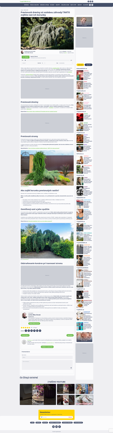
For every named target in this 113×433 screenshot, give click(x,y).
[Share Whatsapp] (29, 330)
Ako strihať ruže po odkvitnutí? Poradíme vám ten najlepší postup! (42, 111)
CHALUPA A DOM (65, 4)
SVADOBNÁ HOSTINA (86, 103)
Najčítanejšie (80, 64)
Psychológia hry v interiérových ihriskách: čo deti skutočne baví (88, 227)
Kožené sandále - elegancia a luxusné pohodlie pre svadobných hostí (88, 97)
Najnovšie (88, 64)
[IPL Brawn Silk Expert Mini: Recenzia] (84, 400)
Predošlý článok (25, 335)
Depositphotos (25, 186)
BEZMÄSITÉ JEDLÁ (88, 300)
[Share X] (31, 330)
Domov (22, 9)
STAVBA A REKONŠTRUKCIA (88, 270)
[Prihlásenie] (90, 5)
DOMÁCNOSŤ (87, 245)
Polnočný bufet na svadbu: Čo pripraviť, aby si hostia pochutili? (88, 107)
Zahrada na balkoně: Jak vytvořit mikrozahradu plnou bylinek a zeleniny (87, 170)
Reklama (45, 422)
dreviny (70, 72)
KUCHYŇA (86, 291)
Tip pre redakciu (78, 422)
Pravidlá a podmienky (55, 422)
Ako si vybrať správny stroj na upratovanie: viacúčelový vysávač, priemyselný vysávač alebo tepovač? (87, 261)
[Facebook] (88, 1)
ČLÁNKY (86, 177)
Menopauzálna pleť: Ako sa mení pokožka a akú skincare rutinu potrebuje (88, 85)
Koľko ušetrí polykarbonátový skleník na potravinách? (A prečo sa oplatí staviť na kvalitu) (88, 237)
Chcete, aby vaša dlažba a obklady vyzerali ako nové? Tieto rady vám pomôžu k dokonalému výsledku (88, 250)
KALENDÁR (85, 4)
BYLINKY (52, 4)
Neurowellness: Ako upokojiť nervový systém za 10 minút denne (87, 148)
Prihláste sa (30, 340)
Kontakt (38, 422)
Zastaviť (24, 63)
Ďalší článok (70, 335)
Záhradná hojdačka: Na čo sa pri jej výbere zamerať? (40, 221)
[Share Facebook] (26, 330)
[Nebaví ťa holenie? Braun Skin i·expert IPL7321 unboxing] (66, 400)
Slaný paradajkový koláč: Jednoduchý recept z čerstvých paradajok (88, 139)
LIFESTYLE (86, 71)
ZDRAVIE (86, 114)
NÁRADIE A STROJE (44, 4)
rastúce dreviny (29, 74)
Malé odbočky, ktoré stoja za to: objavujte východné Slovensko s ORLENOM (88, 204)
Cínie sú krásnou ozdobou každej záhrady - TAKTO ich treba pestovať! (43, 148)
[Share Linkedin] (37, 330)
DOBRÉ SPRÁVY (87, 200)
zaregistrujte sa (50, 342)
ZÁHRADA (26, 4)
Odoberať (70, 417)
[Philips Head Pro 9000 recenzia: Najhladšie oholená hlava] (84, 389)
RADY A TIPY (73, 4)
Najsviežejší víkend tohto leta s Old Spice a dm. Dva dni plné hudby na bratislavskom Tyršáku (88, 76)
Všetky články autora (34, 323)
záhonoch (29, 109)
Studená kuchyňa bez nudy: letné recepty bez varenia (88, 303)
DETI (85, 224)
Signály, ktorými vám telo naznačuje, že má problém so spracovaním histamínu (88, 127)
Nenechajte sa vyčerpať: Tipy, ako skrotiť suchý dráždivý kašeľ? (88, 181)
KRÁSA (85, 81)
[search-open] (92, 5)
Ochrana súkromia (67, 422)
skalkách (51, 107)
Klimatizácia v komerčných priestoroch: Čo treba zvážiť (87, 284)
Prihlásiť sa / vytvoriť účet (47, 346)
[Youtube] (90, 1)
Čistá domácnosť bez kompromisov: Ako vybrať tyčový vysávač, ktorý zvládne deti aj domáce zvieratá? (88, 317)
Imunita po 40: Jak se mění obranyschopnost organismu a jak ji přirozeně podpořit (88, 160)
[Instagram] (92, 1)
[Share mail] (40, 330)
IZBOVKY (80, 4)
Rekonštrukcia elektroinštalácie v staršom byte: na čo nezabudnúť (88, 275)
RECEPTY (58, 4)
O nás (32, 422)
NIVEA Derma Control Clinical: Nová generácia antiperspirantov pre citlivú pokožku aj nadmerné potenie (88, 215)
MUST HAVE (86, 93)
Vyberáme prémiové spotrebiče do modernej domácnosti (87, 295)
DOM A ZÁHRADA (88, 233)
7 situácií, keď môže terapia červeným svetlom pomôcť (87, 117)
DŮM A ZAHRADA (88, 165)
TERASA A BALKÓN (34, 4)
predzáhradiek (55, 68)
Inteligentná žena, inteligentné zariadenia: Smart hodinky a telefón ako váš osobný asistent (88, 192)
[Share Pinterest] (34, 330)
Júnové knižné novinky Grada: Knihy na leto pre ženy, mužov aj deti (88, 327)
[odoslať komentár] (71, 368)
